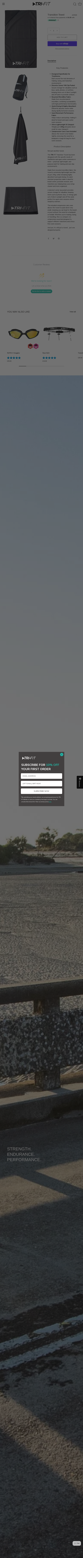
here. (50, 802)
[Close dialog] (61, 754)
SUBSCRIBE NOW (41, 791)
